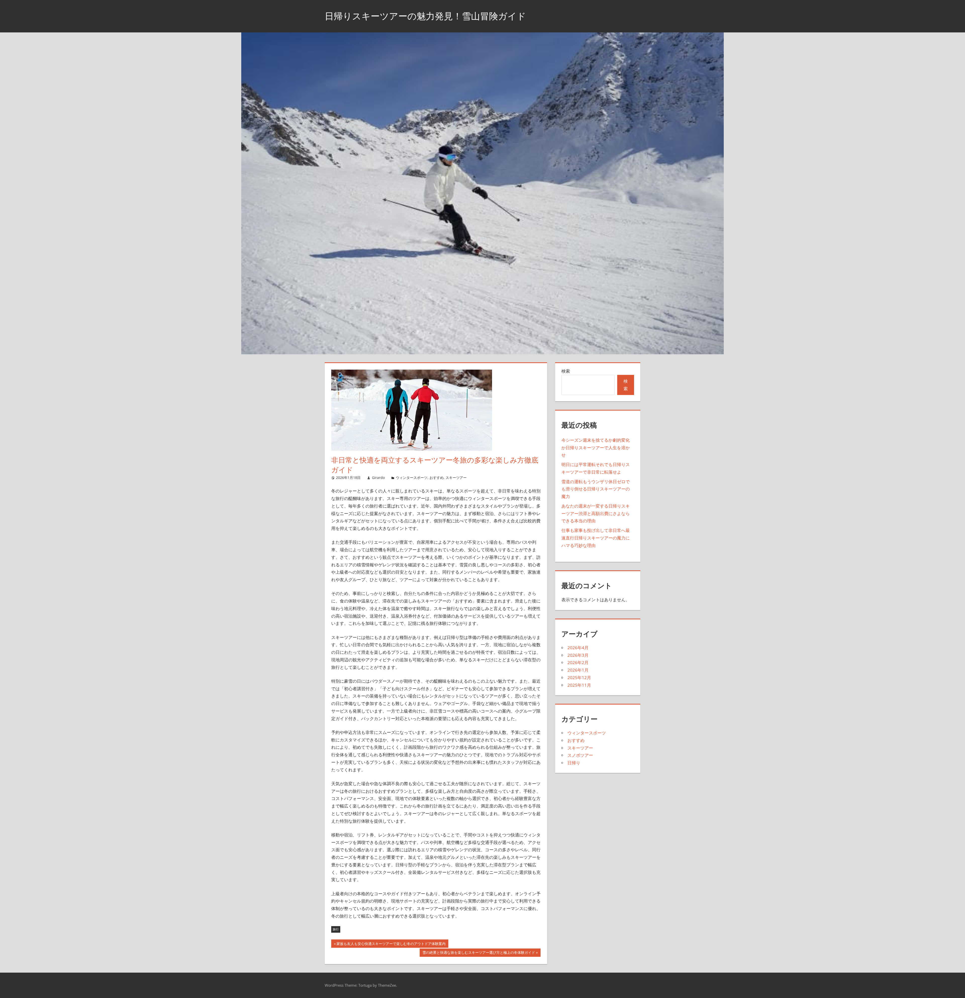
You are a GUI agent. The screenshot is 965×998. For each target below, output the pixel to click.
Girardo (378, 477)
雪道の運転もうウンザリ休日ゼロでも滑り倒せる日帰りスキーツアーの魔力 (595, 489)
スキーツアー (456, 477)
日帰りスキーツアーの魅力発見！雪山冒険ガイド (425, 16)
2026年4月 (578, 648)
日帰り (573, 763)
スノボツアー (580, 755)
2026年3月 (578, 655)
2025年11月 (579, 685)
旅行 (336, 929)
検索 (565, 371)
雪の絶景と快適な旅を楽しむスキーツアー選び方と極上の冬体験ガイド (478, 953)
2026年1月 (578, 670)
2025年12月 (579, 677)
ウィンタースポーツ (411, 477)
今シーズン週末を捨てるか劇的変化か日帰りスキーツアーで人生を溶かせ (595, 447)
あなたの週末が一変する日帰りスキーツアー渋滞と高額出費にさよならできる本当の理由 (595, 513)
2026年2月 (578, 662)
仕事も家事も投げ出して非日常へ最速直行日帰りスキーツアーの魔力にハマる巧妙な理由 (595, 537)
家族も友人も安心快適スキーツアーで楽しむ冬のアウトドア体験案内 (391, 944)
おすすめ (436, 477)
